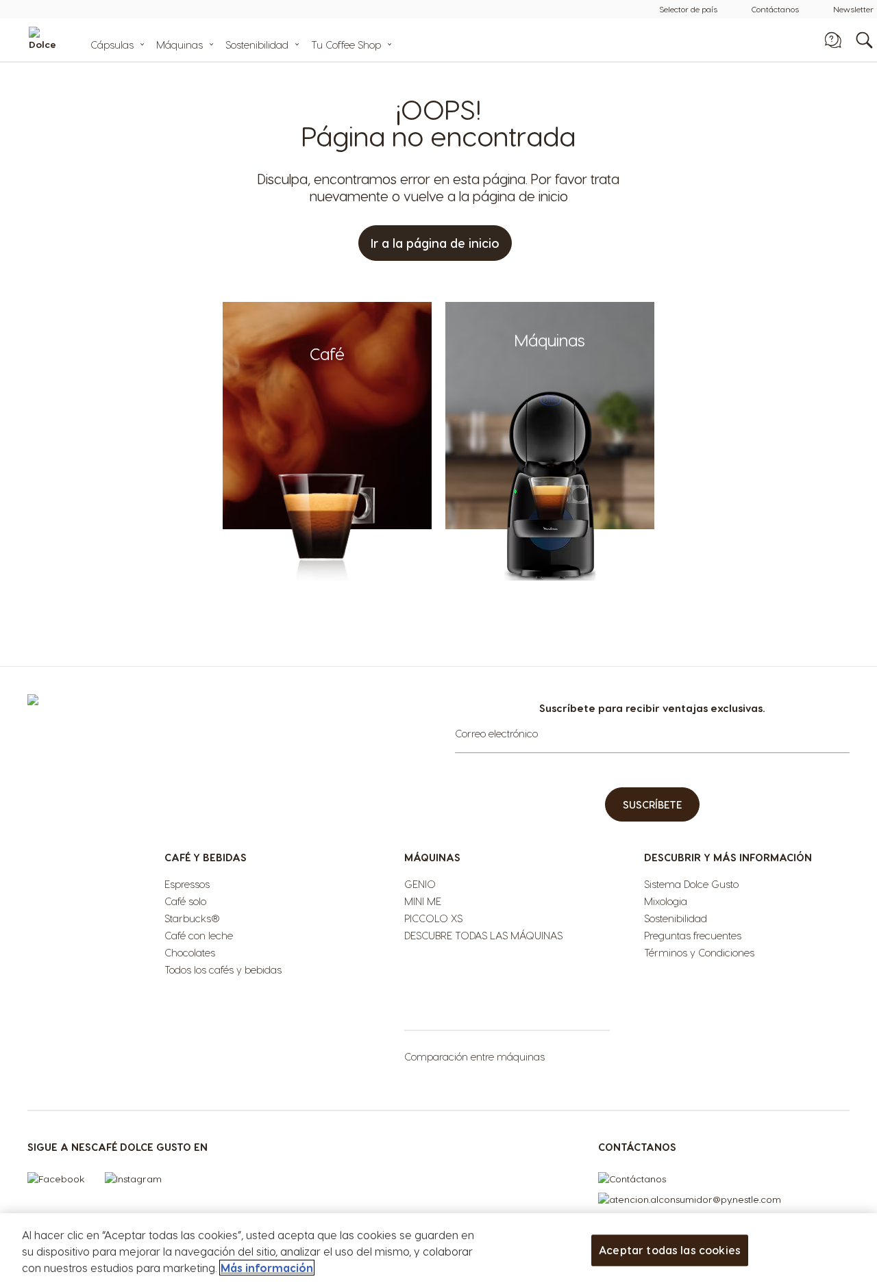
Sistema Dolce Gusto (691, 884)
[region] (438, 1248)
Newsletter (853, 9)
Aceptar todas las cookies (670, 1249)
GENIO (420, 884)
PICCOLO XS (433, 918)
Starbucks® (192, 918)
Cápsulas (112, 44)
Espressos (187, 884)
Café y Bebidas (205, 857)
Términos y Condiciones (699, 952)
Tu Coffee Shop (346, 44)
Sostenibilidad (256, 44)
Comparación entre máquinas (474, 1056)
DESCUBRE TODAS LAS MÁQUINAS (483, 935)
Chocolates (189, 952)
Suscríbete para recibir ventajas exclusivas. (652, 708)
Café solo (185, 901)
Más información (267, 1267)
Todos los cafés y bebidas (223, 969)
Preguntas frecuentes (692, 935)
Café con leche (198, 935)
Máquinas (179, 44)
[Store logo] (63, 40)
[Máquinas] (549, 577)
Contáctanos (775, 9)
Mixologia (665, 901)
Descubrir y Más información (728, 857)
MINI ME (422, 901)
